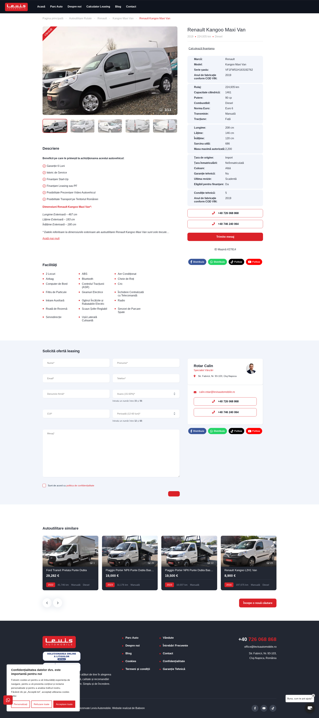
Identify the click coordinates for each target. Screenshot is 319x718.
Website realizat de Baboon (128, 708)
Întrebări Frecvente (175, 645)
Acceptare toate (64, 704)
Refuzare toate (41, 704)
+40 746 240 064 (228, 224)
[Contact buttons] (8, 700)
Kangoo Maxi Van (123, 18)
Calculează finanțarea (201, 48)
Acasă (41, 6)
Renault (102, 18)
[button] (310, 708)
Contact (131, 6)
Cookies (130, 661)
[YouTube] (264, 708)
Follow (238, 261)
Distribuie (198, 261)
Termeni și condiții (137, 669)
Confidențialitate (174, 661)
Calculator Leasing (98, 6)
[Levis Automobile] (16, 6)
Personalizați (20, 704)
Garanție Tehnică (174, 669)
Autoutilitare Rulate (80, 18)
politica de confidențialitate (80, 485)
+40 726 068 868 (228, 213)
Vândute (168, 637)
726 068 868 (257, 639)
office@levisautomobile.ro (260, 646)
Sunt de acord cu (71, 485)
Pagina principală (53, 18)
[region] (43, 687)
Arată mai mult (51, 238)
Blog (118, 6)
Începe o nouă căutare (257, 603)
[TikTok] (272, 708)
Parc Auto (56, 6)
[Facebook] (255, 708)
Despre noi (74, 6)
